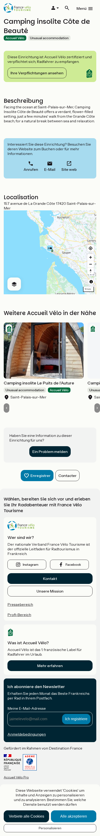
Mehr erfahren (50, 665)
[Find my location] (90, 248)
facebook (73, 564)
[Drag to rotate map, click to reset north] (90, 270)
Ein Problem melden (50, 451)
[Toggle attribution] (91, 281)
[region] (50, 252)
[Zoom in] (90, 257)
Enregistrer (40, 475)
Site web (69, 169)
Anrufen (30, 169)
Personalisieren (50, 828)
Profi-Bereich (19, 614)
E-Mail (49, 169)
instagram (30, 564)
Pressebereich (20, 604)
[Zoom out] (90, 264)
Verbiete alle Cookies (26, 816)
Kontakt (50, 578)
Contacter (67, 475)
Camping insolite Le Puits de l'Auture (39, 383)
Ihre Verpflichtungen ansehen (36, 73)
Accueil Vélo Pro (16, 777)
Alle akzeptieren (73, 816)
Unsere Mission (50, 591)
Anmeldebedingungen (26, 734)
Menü (82, 8)
